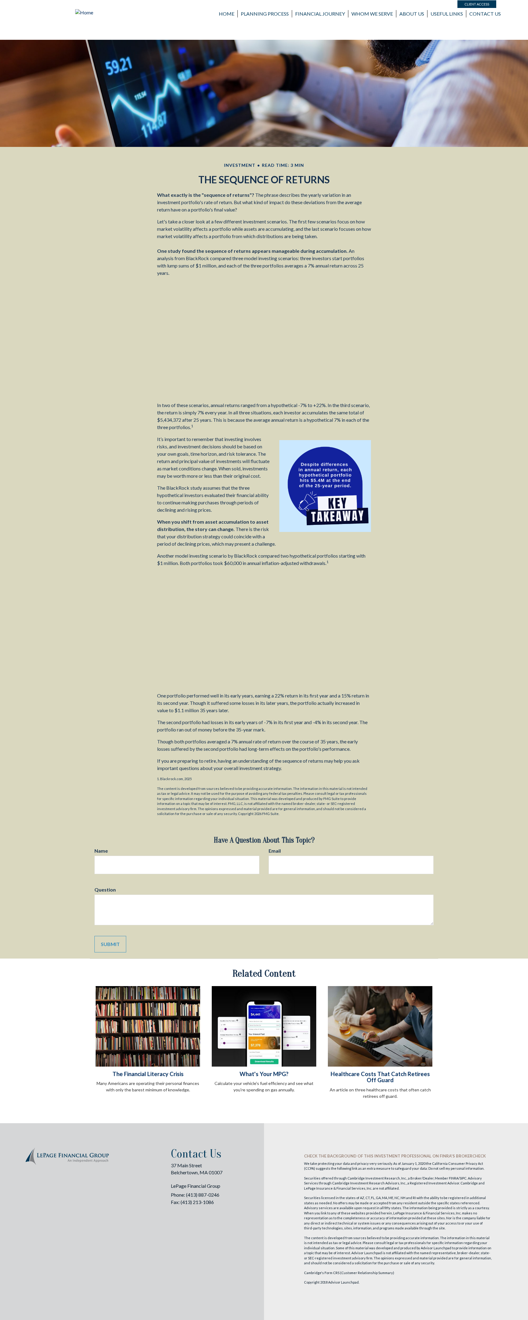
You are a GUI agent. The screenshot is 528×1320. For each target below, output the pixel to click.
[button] (265, 13)
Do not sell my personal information (456, 1168)
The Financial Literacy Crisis (148, 1074)
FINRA (453, 1178)
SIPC (463, 1178)
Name (101, 851)
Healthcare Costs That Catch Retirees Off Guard (380, 1077)
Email (275, 851)
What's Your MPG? (264, 1074)
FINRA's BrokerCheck (463, 1156)
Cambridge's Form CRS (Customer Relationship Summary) (349, 1273)
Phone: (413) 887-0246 (195, 1195)
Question (105, 889)
